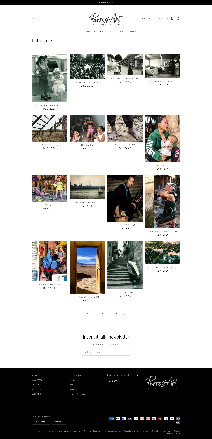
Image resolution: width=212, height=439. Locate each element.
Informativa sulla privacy (112, 431)
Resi (71, 385)
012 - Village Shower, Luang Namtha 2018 (163, 231)
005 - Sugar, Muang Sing (49, 145)
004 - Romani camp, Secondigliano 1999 (162, 81)
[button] (35, 18)
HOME (34, 376)
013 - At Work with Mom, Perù (49, 285)
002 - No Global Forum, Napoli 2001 (87, 82)
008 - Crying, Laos (163, 165)
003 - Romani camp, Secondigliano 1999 (124, 78)
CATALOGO (36, 385)
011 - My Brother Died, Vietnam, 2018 (125, 225)
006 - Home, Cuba (87, 145)
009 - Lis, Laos (49, 205)
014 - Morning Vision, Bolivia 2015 (87, 297)
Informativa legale (173, 434)
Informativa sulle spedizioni (161, 431)
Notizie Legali (75, 376)
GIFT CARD (37, 389)
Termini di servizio (77, 394)
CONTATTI (36, 394)
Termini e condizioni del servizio (136, 431)
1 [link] (87, 314)
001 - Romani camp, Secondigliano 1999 (49, 105)
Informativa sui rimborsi (92, 431)
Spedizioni (74, 389)
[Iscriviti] (127, 352)
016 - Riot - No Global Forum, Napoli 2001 (162, 267)
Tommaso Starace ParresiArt (54, 431)
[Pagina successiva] (124, 314)
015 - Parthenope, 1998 (125, 292)
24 (117, 314)
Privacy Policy (76, 380)
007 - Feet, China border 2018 (125, 145)
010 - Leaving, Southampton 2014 (87, 202)
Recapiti (73, 399)
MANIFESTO (37, 380)
